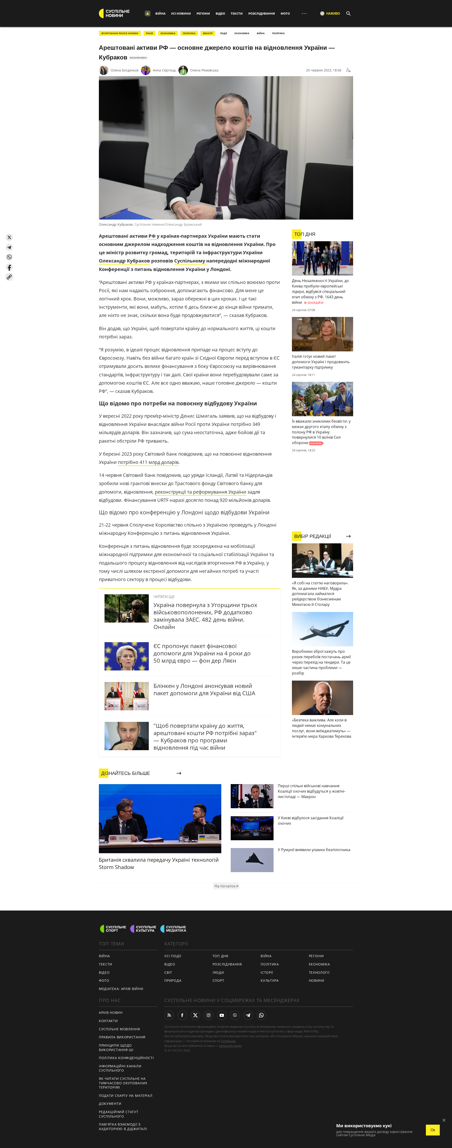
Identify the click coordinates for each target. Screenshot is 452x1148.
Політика (270, 964)
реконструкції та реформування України (200, 492)
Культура (270, 980)
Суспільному (190, 261)
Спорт (218, 980)
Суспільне (228, 1041)
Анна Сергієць (164, 70)
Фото (285, 13)
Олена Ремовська (204, 70)
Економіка (319, 964)
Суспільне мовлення (119, 1029)
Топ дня (220, 956)
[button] (9, 237)
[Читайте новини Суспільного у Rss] (169, 1015)
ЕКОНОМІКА (168, 33)
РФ (152, 236)
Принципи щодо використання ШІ (116, 1047)
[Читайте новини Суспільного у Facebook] (182, 1015)
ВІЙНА (261, 33)
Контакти (108, 1021)
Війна (160, 13)
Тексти (237, 13)
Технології (319, 972)
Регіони (203, 13)
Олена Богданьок (125, 70)
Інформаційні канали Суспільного (120, 1068)
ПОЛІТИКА (189, 33)
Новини (316, 980)
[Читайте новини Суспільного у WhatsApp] (261, 1015)
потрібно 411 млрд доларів (148, 462)
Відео (220, 13)
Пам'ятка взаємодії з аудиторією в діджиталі (123, 1126)
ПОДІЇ (223, 33)
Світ (168, 972)
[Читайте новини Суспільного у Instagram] (208, 1015)
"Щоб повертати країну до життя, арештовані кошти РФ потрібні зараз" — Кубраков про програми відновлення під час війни (205, 737)
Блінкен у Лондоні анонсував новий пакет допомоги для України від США (204, 689)
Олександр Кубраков (124, 261)
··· (304, 13)
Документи (110, 1103)
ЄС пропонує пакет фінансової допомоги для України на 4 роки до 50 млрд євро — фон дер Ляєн (202, 653)
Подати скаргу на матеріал (126, 1095)
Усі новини (181, 13)
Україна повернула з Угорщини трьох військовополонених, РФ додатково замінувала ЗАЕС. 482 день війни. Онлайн (205, 616)
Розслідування (261, 13)
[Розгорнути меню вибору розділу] (147, 13)
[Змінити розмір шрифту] (348, 70)
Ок (433, 1130)
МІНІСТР (208, 33)
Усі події (172, 956)
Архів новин (111, 1012)
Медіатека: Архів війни (121, 988)
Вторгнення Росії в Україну (119, 33)
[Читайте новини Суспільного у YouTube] (221, 1015)
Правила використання (122, 1037)
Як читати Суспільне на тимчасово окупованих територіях (123, 1083)
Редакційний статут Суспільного (118, 1114)
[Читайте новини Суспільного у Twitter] (195, 1015)
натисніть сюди (230, 1046)
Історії (267, 972)
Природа (172, 980)
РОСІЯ (149, 33)
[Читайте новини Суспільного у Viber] (235, 1015)
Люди (218, 972)
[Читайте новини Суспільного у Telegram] (248, 1015)
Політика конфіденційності (126, 1058)
